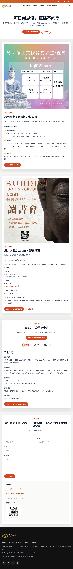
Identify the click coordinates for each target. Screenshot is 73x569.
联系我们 (46, 31)
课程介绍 (26, 345)
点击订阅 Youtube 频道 (31, 31)
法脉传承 (36, 345)
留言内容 (6, 455)
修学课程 (35, 6)
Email (39, 438)
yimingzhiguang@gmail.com (15, 489)
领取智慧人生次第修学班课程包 (36, 338)
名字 (5, 438)
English (68, 1)
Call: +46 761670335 (17, 553)
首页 (24, 6)
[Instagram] (64, 1)
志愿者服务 (54, 6)
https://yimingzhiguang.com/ (15, 493)
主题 (5, 447)
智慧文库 (42, 6)
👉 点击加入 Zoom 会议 (11, 286)
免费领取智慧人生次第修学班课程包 (16, 404)
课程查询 (49, 6)
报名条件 (46, 345)
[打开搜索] (69, 5)
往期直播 (30, 309)
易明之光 (28, 6)
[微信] (4, 563)
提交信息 (9, 476)
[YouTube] (61, 1)
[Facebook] (58, 1)
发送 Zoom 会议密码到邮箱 (14, 309)
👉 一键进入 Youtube (12, 165)
